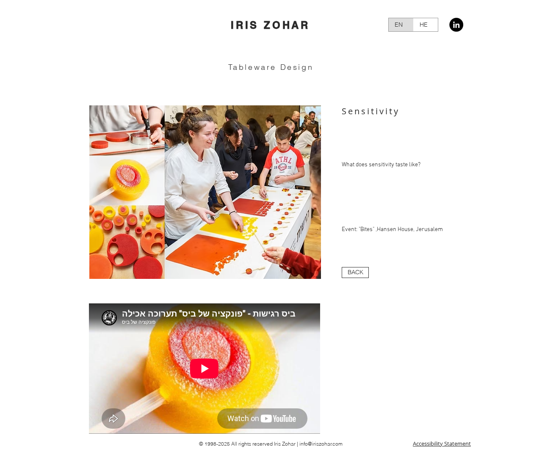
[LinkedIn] (456, 25)
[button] (205, 192)
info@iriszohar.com (321, 444)
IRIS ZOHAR (270, 25)
